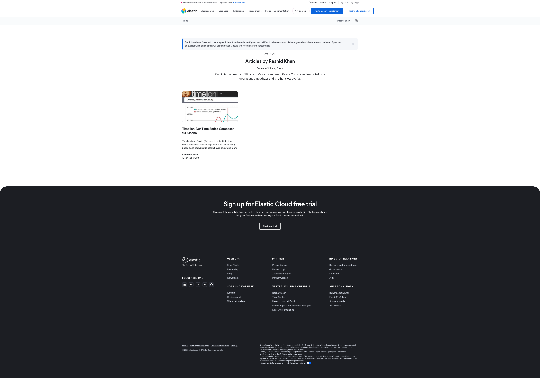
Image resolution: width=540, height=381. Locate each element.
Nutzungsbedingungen (199, 346)
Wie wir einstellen (236, 301)
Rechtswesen (279, 292)
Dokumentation (281, 11)
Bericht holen (239, 2)
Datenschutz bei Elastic (284, 301)
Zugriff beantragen (281, 273)
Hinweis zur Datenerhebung (271, 363)
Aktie (332, 277)
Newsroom (232, 277)
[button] (353, 44)
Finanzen (334, 273)
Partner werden (280, 277)
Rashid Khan (191, 154)
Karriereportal (234, 297)
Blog (185, 20)
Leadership (232, 269)
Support (332, 3)
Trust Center (278, 297)
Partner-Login (279, 269)
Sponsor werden (337, 301)
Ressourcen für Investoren (342, 265)
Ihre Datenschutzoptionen (295, 363)
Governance (335, 269)
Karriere (231, 292)
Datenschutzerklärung (220, 346)
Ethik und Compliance (283, 309)
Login (356, 3)
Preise (268, 11)
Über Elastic (233, 265)
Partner (323, 3)
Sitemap (234, 346)
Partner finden (279, 265)
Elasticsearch (315, 212)
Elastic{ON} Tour (337, 297)
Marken (185, 346)
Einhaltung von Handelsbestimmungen (291, 305)
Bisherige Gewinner (339, 292)
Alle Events (335, 305)
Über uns (313, 3)
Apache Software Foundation (272, 358)
